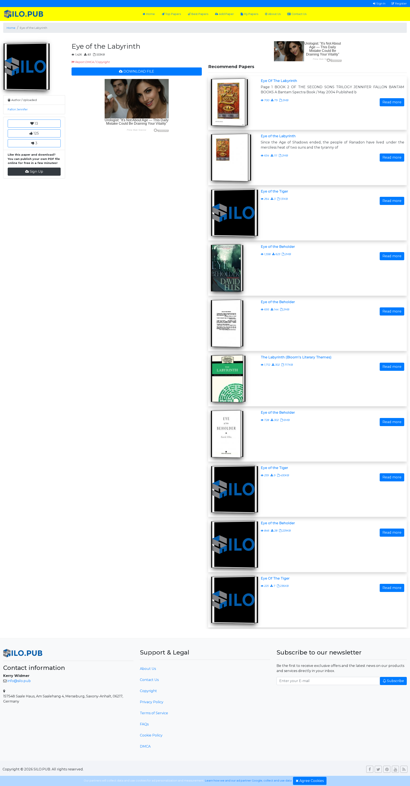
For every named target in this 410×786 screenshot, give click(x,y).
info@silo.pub (19, 681)
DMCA (145, 746)
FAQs (144, 724)
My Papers (251, 14)
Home (150, 14)
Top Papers (173, 14)
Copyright (148, 691)
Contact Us (298, 14)
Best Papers (199, 14)
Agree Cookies (311, 781)
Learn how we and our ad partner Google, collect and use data (248, 780)
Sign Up (36, 171)
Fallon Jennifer (18, 109)
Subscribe (395, 681)
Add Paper (226, 14)
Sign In (380, 3)
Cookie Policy (151, 735)
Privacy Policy (151, 702)
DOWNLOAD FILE (138, 71)
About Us (274, 14)
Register (401, 3)
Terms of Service (154, 713)
